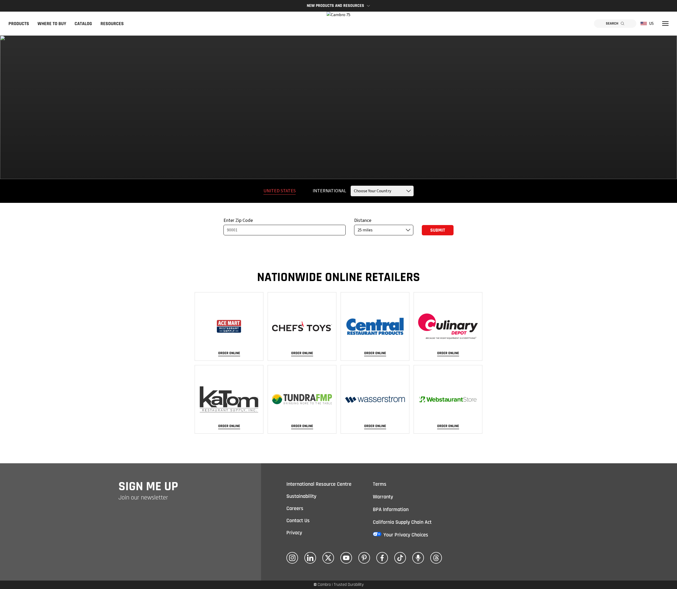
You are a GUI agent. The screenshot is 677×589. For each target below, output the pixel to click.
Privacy (294, 532)
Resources (112, 24)
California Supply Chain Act (402, 522)
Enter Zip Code (238, 220)
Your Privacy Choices (405, 534)
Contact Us (298, 520)
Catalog (83, 24)
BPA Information (391, 509)
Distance (362, 220)
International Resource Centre (318, 484)
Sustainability (301, 496)
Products (18, 24)
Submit (437, 230)
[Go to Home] (338, 23)
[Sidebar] (665, 23)
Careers (294, 508)
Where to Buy (52, 24)
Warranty (383, 496)
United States (279, 191)
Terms (379, 484)
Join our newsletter (143, 498)
